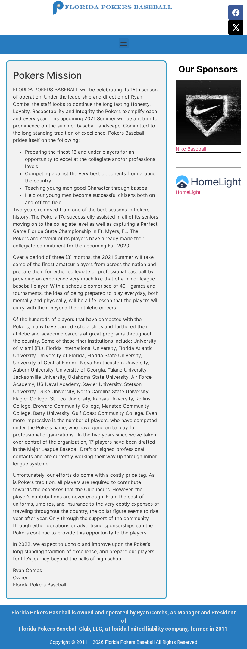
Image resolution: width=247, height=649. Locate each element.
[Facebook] (235, 12)
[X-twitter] (235, 27)
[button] (124, 43)
